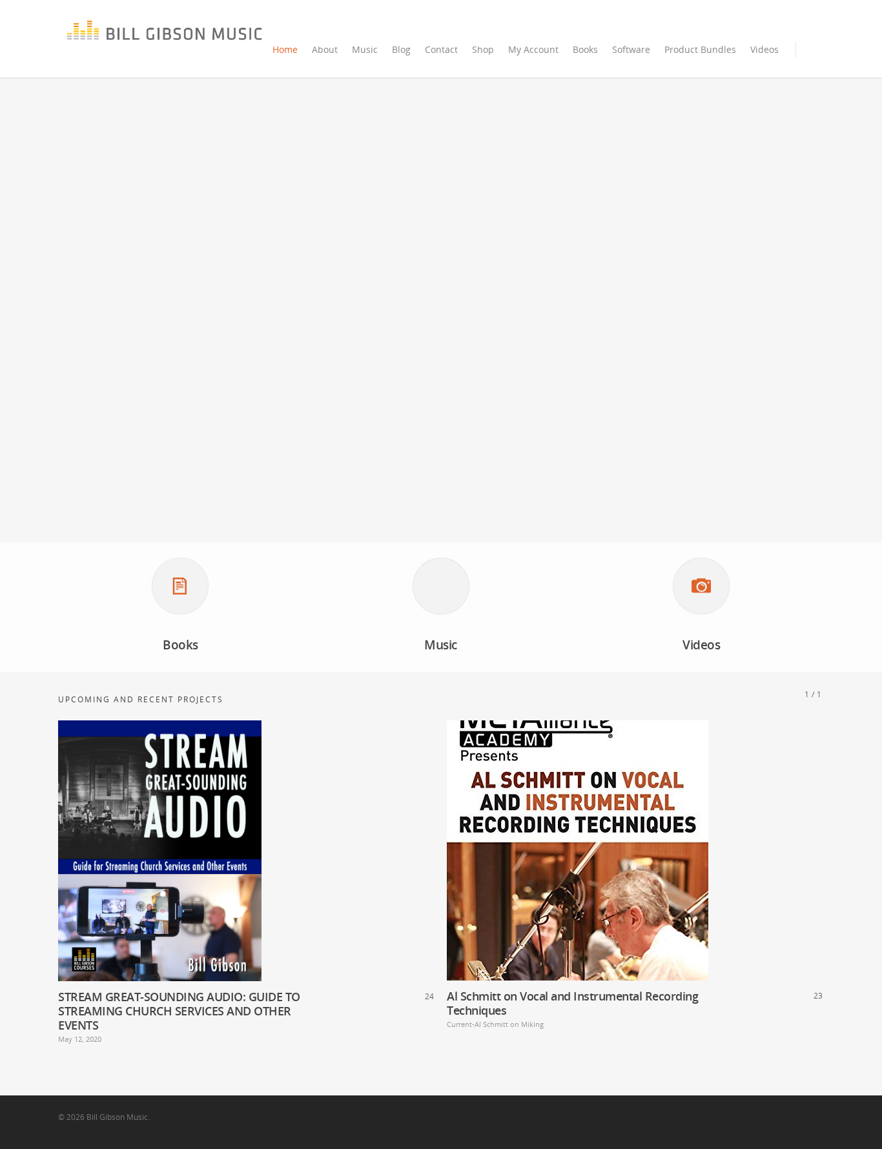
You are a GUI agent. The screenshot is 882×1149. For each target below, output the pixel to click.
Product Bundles (700, 49)
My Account (533, 49)
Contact (441, 49)
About (325, 49)
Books (585, 49)
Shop (483, 49)
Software (631, 49)
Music (365, 49)
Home (285, 49)
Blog (401, 49)
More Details (281, 837)
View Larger (209, 837)
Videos (764, 49)
